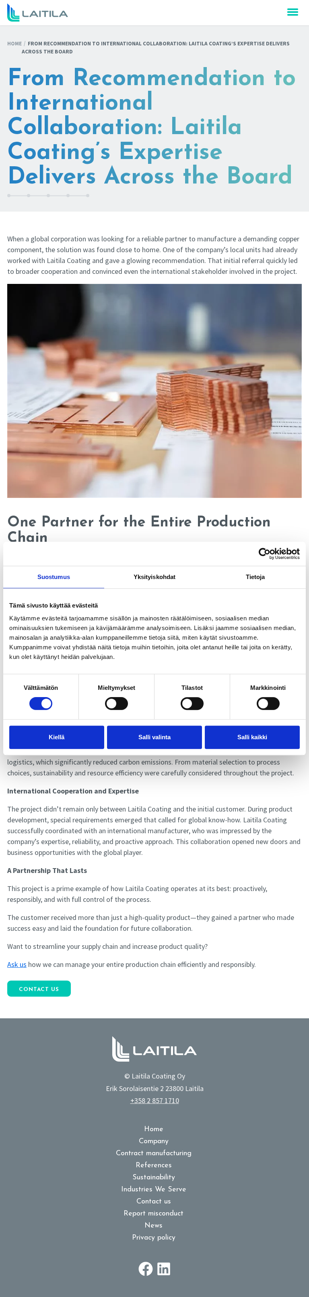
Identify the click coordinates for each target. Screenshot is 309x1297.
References (154, 1165)
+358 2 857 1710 (154, 1100)
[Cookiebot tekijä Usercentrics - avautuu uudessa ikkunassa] (264, 554)
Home (14, 43)
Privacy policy (153, 1238)
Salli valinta (154, 737)
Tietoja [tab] (255, 576)
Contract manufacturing (154, 1153)
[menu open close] (292, 12)
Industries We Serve (153, 1189)
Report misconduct (153, 1213)
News (153, 1226)
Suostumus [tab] (53, 576)
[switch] (116, 703)
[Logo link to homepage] (37, 13)
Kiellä (56, 737)
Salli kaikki (252, 737)
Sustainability (153, 1177)
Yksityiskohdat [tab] (154, 576)
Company (154, 1141)
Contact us (39, 989)
